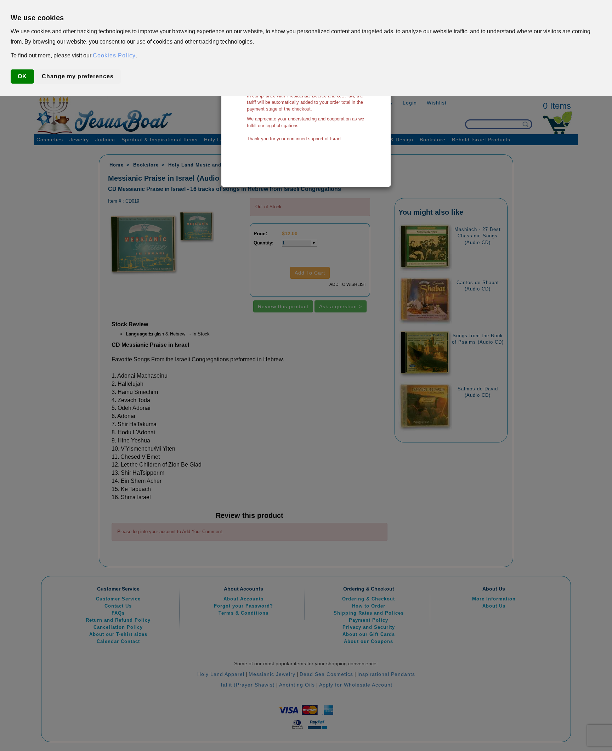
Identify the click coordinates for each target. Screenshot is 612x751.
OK (22, 76)
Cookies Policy (114, 55)
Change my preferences (78, 76)
